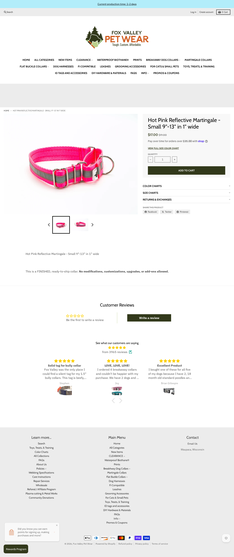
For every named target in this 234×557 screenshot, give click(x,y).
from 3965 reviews (114, 352)
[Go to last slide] (49, 225)
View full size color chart (163, 148)
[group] (61, 225)
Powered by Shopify (105, 543)
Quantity (153, 154)
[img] (117, 347)
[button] (114, 400)
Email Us (192, 443)
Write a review (149, 318)
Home (6, 110)
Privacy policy (142, 543)
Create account (206, 12)
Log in (193, 12)
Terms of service (160, 543)
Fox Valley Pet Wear (83, 543)
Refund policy (125, 543)
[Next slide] (92, 225)
